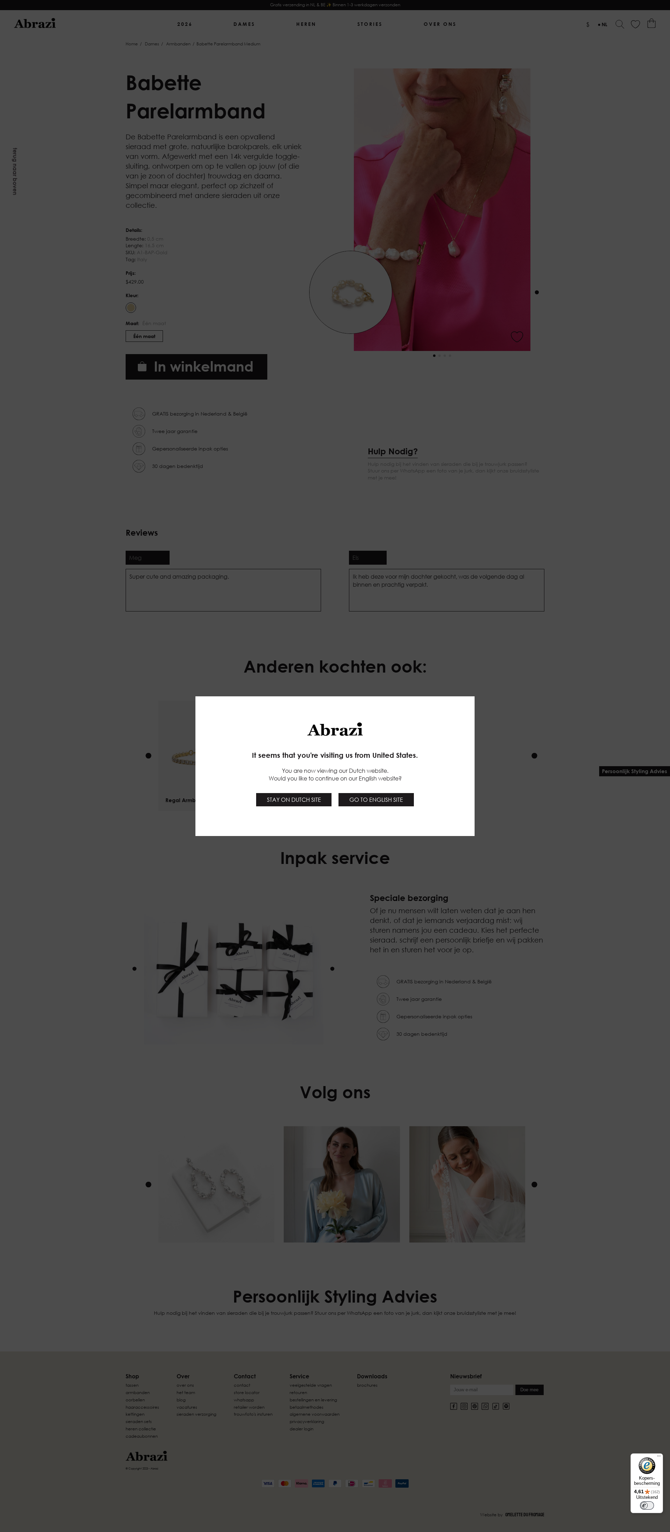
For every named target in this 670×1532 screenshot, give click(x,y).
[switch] (647, 1505)
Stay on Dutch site (294, 799)
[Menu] (659, 1457)
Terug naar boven (15, 171)
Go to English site (376, 799)
